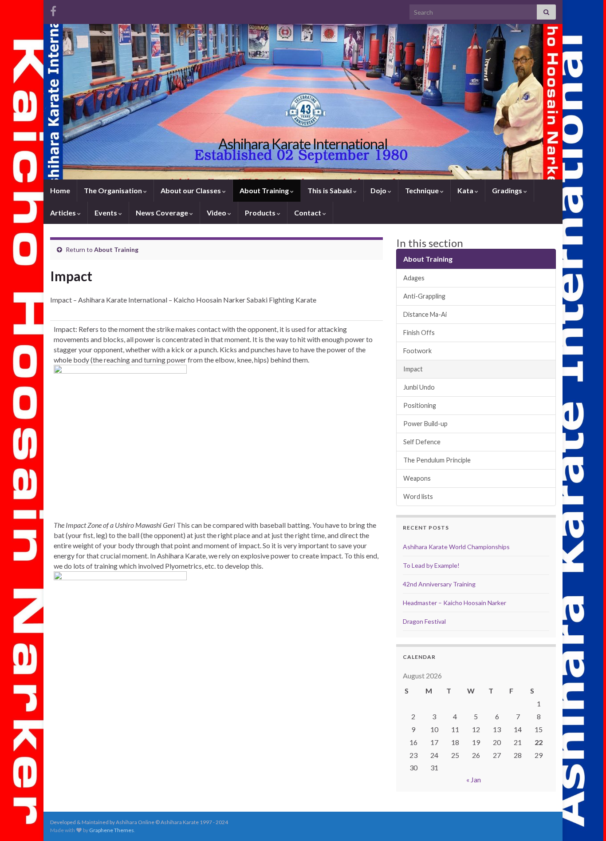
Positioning (419, 405)
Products (261, 212)
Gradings (507, 190)
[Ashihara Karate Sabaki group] (53, 9)
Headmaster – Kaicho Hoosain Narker (454, 602)
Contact (308, 212)
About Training (265, 190)
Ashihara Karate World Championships (456, 546)
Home (60, 190)
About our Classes (191, 190)
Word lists (418, 496)
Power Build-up (425, 423)
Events (106, 212)
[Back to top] (586, 821)
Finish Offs (419, 332)
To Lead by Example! (431, 565)
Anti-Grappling (424, 296)
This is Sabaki (330, 190)
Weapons (417, 478)
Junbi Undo (419, 387)
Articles (63, 212)
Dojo (379, 190)
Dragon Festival (424, 621)
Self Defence (422, 442)
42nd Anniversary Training (439, 584)
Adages (414, 278)
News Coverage (162, 212)
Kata (466, 190)
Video (217, 212)
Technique (422, 190)
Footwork (417, 351)
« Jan (473, 779)
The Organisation (113, 190)
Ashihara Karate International (303, 143)
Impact (413, 369)
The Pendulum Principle (437, 460)
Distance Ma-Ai (425, 314)
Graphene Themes (111, 830)
